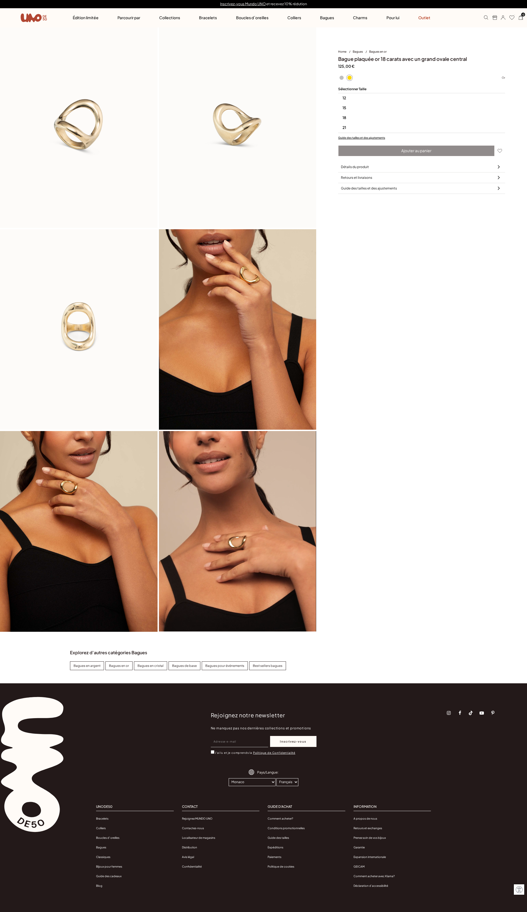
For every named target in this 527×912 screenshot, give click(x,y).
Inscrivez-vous (293, 741)
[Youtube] (481, 713)
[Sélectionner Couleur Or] (349, 78)
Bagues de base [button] (184, 666)
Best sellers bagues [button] (267, 666)
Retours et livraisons (356, 177)
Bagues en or (378, 51)
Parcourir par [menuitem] (128, 17)
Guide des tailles (278, 837)
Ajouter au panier (416, 150)
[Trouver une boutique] (492, 18)
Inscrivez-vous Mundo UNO (243, 4)
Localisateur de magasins (198, 837)
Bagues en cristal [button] (151, 666)
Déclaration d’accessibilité (371, 885)
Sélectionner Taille (352, 89)
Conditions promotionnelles (286, 828)
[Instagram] (448, 713)
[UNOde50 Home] (33, 18)
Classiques (103, 857)
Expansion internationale (370, 857)
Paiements (274, 857)
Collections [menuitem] (169, 17)
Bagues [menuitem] (327, 17)
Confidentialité (192, 866)
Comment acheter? (280, 818)
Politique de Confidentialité (274, 752)
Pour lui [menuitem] (392, 17)
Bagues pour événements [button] (224, 666)
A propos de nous (365, 818)
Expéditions (275, 847)
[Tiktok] (470, 713)
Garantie (359, 847)
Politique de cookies (281, 866)
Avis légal (188, 857)
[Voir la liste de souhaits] (509, 18)
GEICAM (359, 866)
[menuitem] (345, 52)
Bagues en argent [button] (87, 666)
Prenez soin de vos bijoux (370, 837)
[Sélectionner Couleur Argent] (341, 78)
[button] (501, 18)
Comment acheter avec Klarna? (374, 876)
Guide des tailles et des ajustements (361, 137)
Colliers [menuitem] (294, 17)
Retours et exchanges (368, 828)
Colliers (101, 828)
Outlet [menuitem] (424, 17)
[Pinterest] (492, 713)
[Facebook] (459, 713)
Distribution (189, 847)
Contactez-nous (193, 828)
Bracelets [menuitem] (208, 17)
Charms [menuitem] (360, 17)
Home (342, 51)
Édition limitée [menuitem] (86, 17)
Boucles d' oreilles (107, 837)
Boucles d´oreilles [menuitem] (252, 17)
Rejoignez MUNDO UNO (197, 818)
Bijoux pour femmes (109, 866)
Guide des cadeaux (109, 876)
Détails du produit (355, 167)
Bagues (358, 51)
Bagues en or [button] (119, 666)
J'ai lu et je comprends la (255, 752)
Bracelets (102, 818)
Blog (99, 885)
